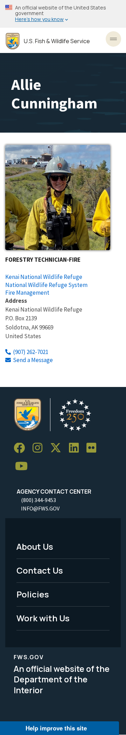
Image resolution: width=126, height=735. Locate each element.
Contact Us (39, 570)
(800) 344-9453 (38, 499)
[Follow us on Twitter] (58, 448)
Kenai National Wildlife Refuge (43, 277)
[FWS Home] (13, 41)
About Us (34, 546)
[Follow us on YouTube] (24, 466)
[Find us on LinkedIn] (76, 448)
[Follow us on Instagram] (40, 448)
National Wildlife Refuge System (46, 285)
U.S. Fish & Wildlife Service (57, 41)
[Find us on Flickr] (93, 448)
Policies (32, 594)
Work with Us (43, 618)
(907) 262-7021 (30, 352)
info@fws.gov (40, 508)
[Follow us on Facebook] (22, 448)
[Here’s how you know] (63, 14)
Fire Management (27, 292)
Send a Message (33, 360)
